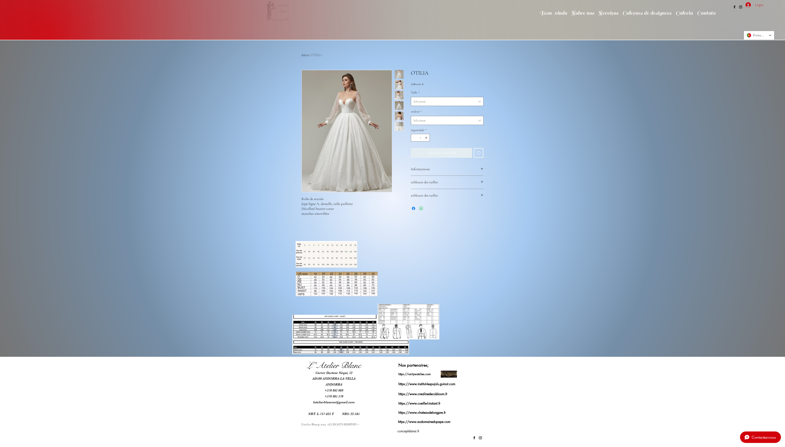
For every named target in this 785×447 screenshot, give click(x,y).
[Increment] (426, 137)
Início (305, 55)
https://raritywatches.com (414, 374)
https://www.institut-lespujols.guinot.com (426, 384)
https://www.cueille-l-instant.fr (419, 403)
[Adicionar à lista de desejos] (478, 153)
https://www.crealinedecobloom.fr (422, 394)
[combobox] (447, 101)
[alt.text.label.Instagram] (741, 7)
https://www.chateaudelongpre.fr (422, 412)
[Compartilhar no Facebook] (413, 208)
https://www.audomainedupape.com (424, 422)
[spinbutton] (420, 137)
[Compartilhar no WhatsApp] (421, 208)
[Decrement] (414, 137)
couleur (416, 111)
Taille (415, 92)
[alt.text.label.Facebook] (734, 7)
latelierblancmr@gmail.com (334, 402)
